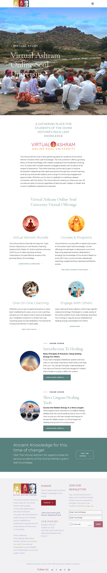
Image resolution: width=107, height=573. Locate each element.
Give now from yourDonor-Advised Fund (51, 514)
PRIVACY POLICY (48, 525)
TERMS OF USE (47, 528)
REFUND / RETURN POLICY (52, 531)
